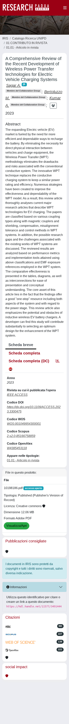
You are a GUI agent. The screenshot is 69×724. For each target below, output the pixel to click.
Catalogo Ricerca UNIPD (29, 38)
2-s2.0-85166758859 (21, 436)
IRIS (5, 38)
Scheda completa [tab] (24, 353)
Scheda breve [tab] (20, 345)
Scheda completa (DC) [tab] (29, 361)
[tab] (58, 361)
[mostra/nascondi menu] (65, 8)
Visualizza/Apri (16, 525)
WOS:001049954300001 (24, 423)
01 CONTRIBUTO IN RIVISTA (26, 43)
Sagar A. (13, 85)
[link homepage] (27, 7)
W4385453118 (17, 448)
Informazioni (18, 587)
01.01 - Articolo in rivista (22, 47)
